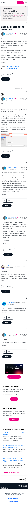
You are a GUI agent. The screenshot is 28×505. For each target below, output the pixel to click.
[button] (26, 23)
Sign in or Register (18, 15)
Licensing (16, 66)
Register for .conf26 (14, 377)
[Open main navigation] (26, 2)
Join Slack (14, 399)
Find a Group (14, 419)
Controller (9, 66)
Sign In (20, 2)
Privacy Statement (13, 498)
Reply (5, 79)
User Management (11, 68)
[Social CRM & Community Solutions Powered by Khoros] (22, 479)
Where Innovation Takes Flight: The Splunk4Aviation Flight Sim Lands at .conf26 (13, 460)
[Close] (25, 491)
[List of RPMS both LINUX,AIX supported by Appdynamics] (26, 88)
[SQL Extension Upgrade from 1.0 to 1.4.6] (23, 88)
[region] (14, 497)
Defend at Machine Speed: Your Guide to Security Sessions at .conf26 (14, 446)
